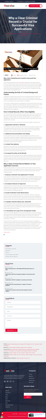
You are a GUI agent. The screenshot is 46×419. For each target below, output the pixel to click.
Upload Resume (13, 24)
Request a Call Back (23, 27)
